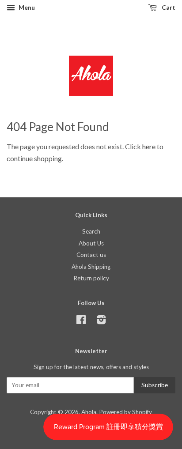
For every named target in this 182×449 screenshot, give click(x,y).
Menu (26, 7)
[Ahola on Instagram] (101, 321)
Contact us (91, 254)
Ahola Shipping (91, 266)
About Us (91, 243)
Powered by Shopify (125, 411)
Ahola (88, 411)
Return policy (91, 278)
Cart (167, 7)
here (148, 146)
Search (91, 231)
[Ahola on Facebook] (81, 321)
